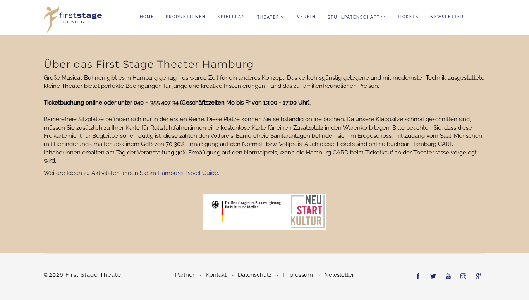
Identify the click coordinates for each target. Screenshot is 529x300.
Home (147, 17)
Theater (268, 17)
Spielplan (232, 17)
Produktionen (186, 17)
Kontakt (216, 274)
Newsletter (447, 17)
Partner (184, 274)
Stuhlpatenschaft (354, 17)
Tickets (408, 17)
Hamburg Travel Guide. (188, 173)
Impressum (298, 274)
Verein (306, 17)
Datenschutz (254, 274)
